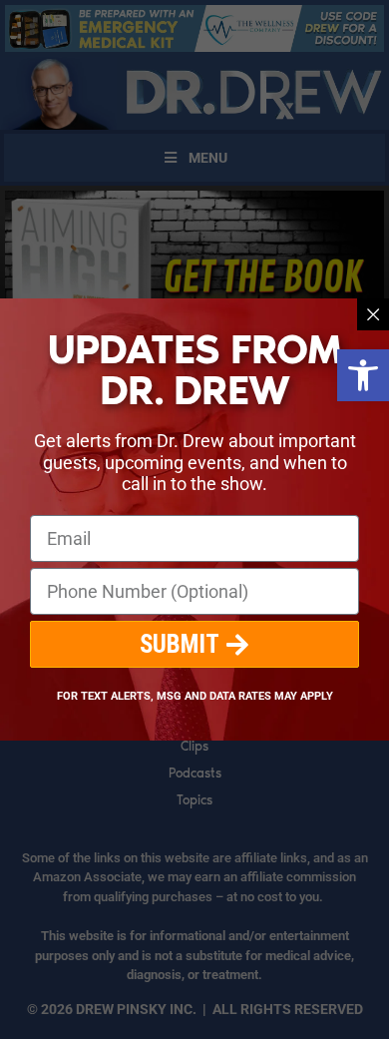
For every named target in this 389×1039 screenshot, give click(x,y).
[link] (363, 375)
